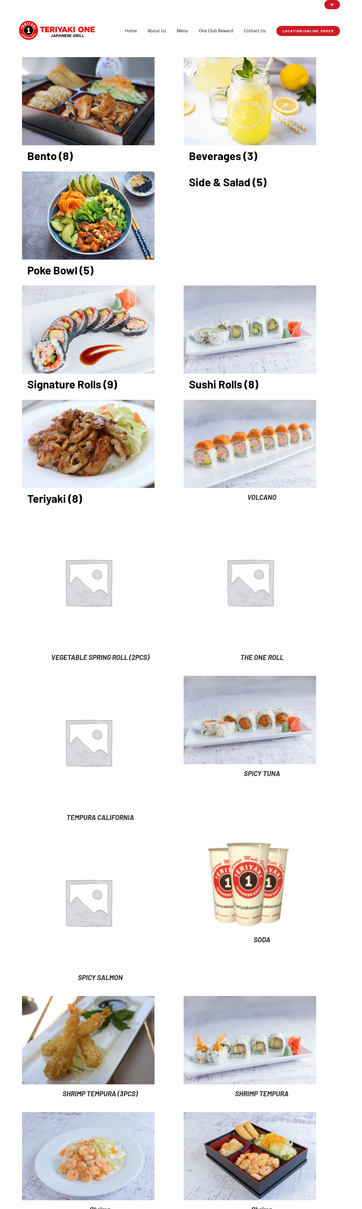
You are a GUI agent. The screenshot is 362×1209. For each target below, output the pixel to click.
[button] (332, 4)
